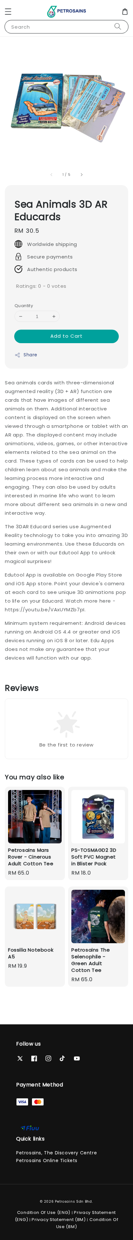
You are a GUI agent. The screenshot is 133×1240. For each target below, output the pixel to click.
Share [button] (30, 355)
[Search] (117, 26)
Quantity (24, 306)
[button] (8, 12)
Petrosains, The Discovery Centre (56, 1153)
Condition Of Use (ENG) (43, 1212)
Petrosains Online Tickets (46, 1160)
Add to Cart (66, 336)
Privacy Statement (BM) (59, 1220)
